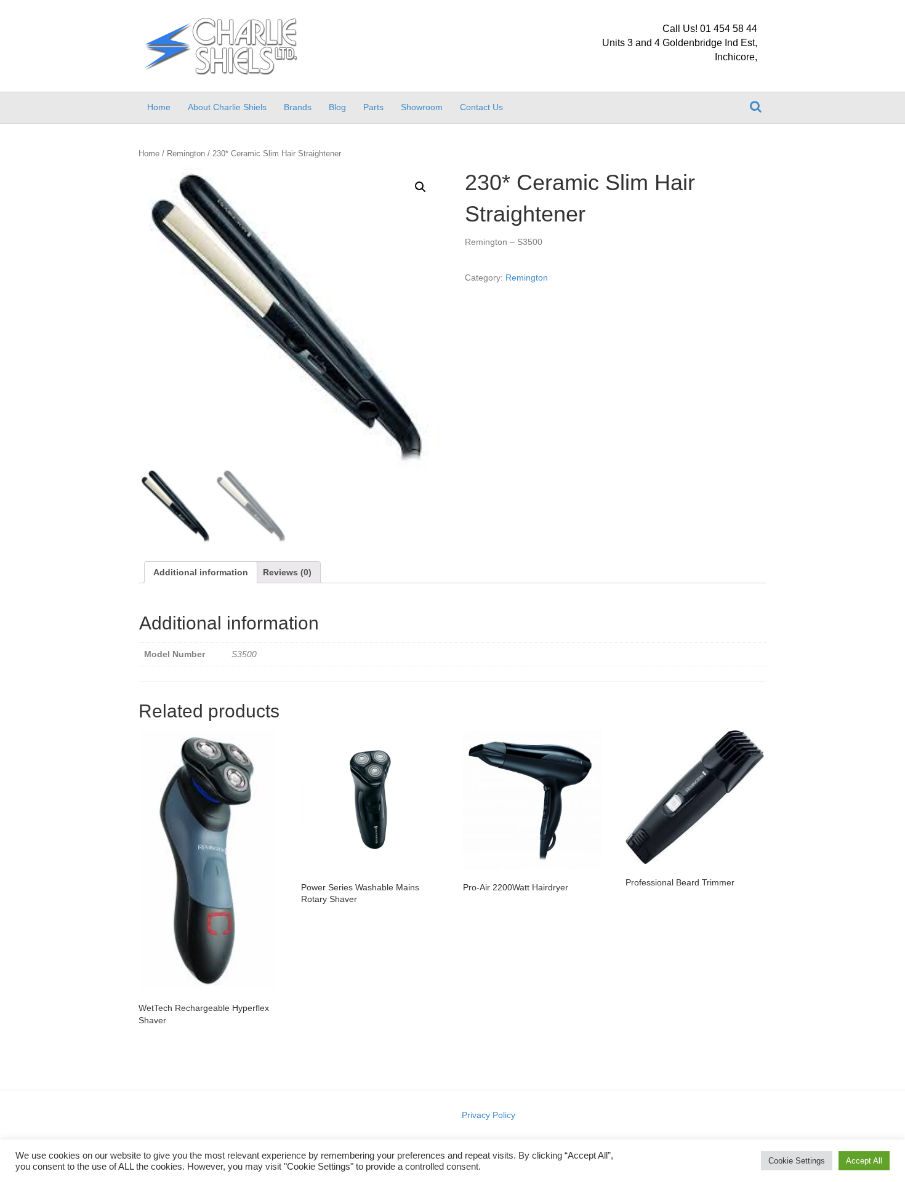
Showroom (422, 107)
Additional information (200, 572)
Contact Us (481, 107)
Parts (373, 107)
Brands (298, 107)
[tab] (200, 572)
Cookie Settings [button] (796, 1160)
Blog (337, 107)
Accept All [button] (864, 1160)
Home (159, 107)
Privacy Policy (488, 1115)
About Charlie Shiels (227, 107)
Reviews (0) (287, 572)
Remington (186, 153)
